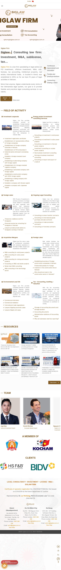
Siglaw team (16, 100)
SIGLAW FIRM (30, 522)
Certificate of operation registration (17, 527)
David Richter (7, 426)
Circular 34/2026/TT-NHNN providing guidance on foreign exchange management (29, 346)
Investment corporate (11, 116)
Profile (29, 1)
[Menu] (2, 6)
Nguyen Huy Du (37, 426)
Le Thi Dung (25, 534)
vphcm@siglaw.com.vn (34, 559)
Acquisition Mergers (10, 237)
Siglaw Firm (5, 67)
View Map (12, 565)
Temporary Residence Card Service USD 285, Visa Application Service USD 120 (10, 346)
